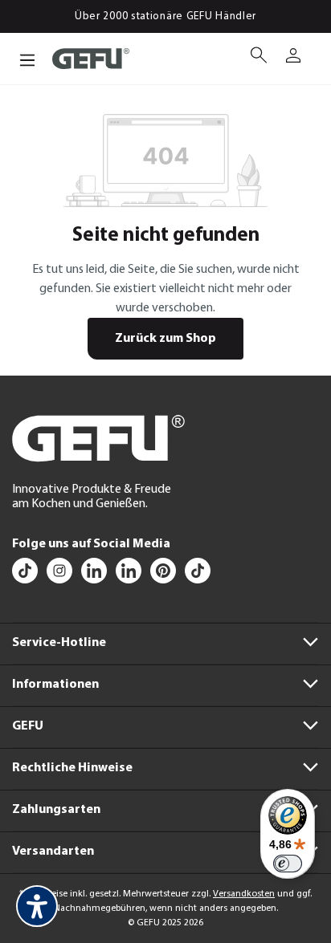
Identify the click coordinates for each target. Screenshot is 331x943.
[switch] (287, 863)
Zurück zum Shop (165, 338)
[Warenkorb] (312, 49)
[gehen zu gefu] (61, 574)
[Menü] (27, 58)
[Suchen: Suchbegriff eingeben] (259, 58)
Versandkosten (244, 894)
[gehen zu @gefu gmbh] (26, 574)
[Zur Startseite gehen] (90, 59)
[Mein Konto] (293, 57)
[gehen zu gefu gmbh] (164, 574)
